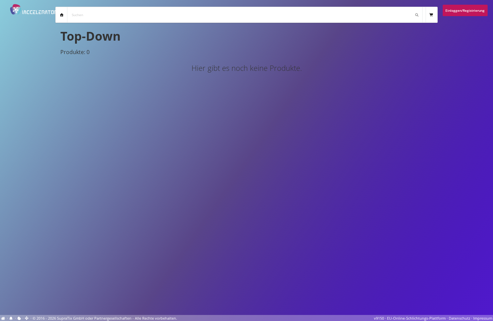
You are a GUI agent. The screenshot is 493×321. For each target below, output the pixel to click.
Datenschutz (459, 318)
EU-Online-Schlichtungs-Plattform (416, 318)
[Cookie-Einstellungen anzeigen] (19, 318)
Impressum (482, 318)
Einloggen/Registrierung (465, 10)
